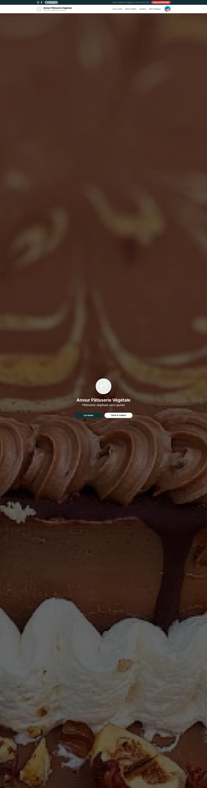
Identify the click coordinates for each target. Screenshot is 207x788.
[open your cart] (168, 9)
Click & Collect (130, 9)
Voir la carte (117, 9)
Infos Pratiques (155, 9)
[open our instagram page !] (38, 2)
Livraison (142, 9)
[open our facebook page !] (41, 2)
